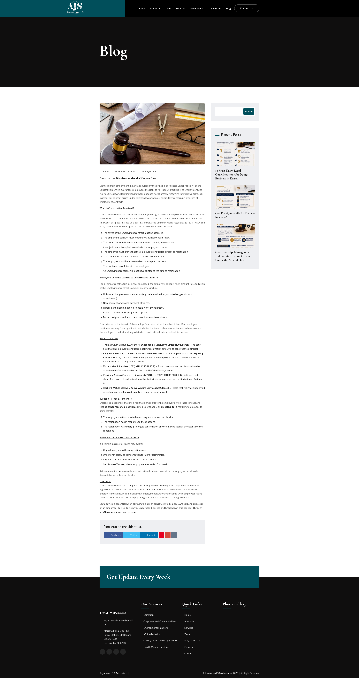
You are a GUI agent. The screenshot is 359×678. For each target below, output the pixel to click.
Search (249, 111)
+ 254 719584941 (113, 613)
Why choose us (198, 8)
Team (168, 8)
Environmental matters (155, 627)
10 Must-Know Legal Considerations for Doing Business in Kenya (231, 174)
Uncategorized (148, 171)
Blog (228, 8)
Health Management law (156, 647)
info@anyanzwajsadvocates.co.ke (118, 512)
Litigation (148, 614)
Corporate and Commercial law (159, 621)
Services (180, 8)
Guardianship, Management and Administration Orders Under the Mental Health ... (233, 256)
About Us (155, 8)
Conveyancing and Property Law (160, 640)
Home (142, 8)
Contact (188, 653)
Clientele (216, 8)
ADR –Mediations (152, 634)
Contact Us (247, 8)
